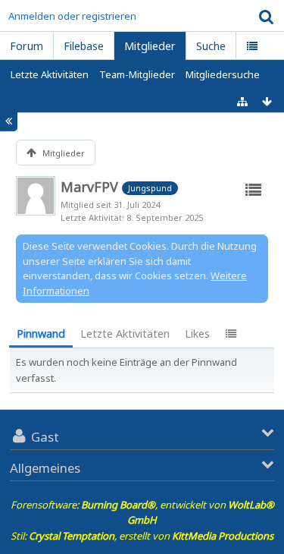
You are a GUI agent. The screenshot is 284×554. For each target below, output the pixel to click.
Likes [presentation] (197, 333)
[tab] (41, 335)
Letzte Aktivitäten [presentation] (125, 333)
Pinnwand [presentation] (41, 333)
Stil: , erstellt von (142, 536)
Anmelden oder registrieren (72, 16)
